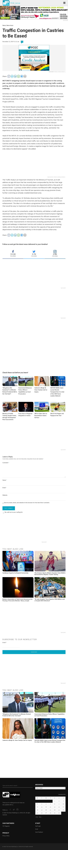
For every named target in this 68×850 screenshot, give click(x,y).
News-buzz (9, 25)
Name (4, 480)
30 (59, 813)
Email (4, 487)
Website (4, 495)
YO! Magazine (6, 826)
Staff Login (38, 826)
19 (41, 810)
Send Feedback (39, 832)
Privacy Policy (5, 835)
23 (59, 810)
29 (54, 813)
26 (41, 813)
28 (50, 813)
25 (37, 813)
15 (54, 807)
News (4, 25)
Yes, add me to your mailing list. (14, 512)
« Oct (36, 817)
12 (41, 807)
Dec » (40, 817)
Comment (5, 462)
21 (50, 810)
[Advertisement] (34, 164)
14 (50, 807)
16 (59, 807)
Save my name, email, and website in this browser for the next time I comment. (27, 502)
